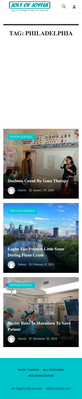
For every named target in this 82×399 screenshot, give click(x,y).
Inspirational (21, 136)
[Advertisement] (41, 86)
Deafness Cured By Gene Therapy (38, 181)
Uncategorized (22, 211)
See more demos (41, 375)
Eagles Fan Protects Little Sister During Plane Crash (36, 252)
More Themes (28, 369)
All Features (53, 369)
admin (22, 190)
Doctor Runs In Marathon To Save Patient (39, 326)
